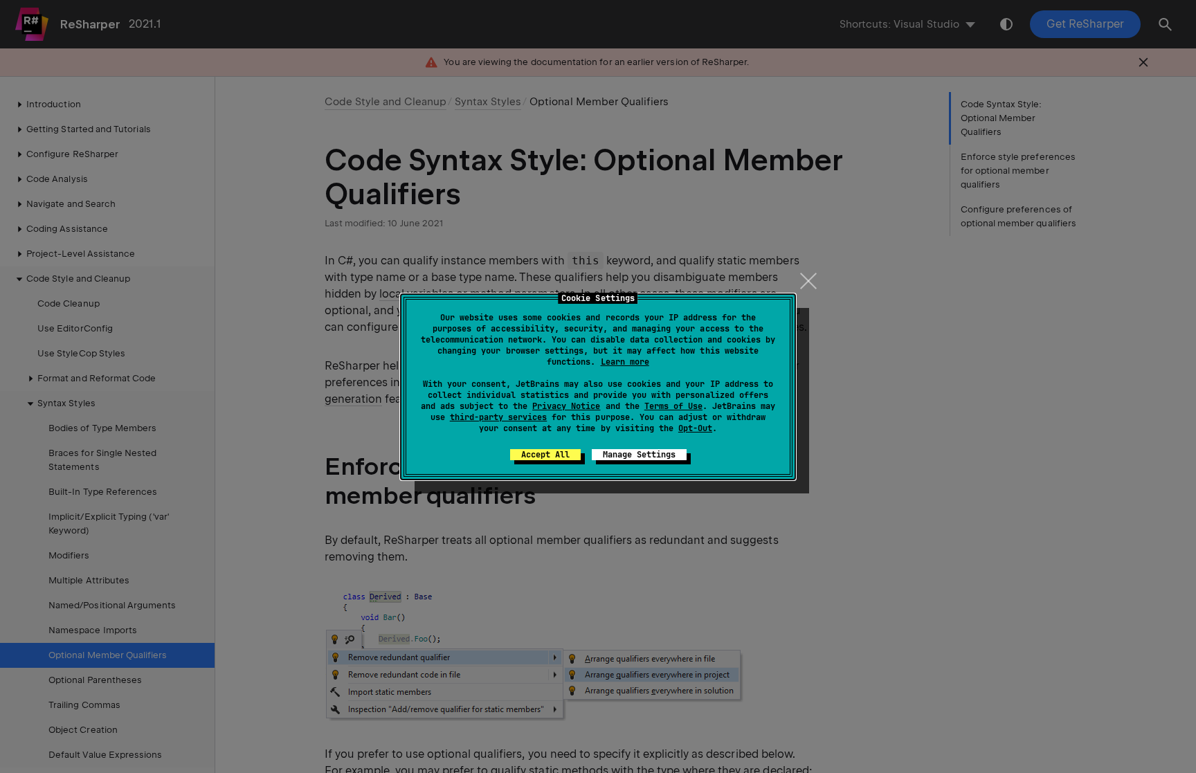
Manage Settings (639, 454)
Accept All (545, 454)
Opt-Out (695, 428)
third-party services (498, 417)
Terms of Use (673, 406)
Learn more (625, 361)
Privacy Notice (566, 406)
